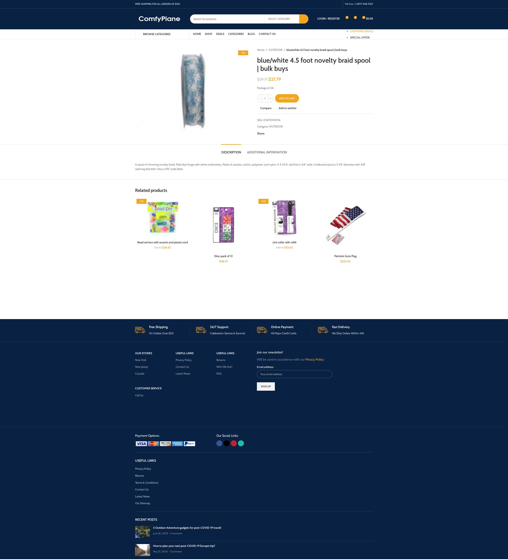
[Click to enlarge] (143, 127)
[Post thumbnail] (142, 532)
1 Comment (176, 533)
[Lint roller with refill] (284, 218)
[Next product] (370, 49)
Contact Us (182, 367)
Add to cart (287, 98)
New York (140, 360)
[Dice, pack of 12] (223, 224)
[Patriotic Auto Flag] (345, 224)
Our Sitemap (142, 503)
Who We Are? (224, 367)
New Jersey (141, 367)
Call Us (139, 395)
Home (260, 50)
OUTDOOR (275, 50)
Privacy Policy (184, 360)
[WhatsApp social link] (338, 4)
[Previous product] (361, 49)
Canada (139, 373)
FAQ (219, 373)
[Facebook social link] (322, 4)
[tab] (231, 150)
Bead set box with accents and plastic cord (162, 242)
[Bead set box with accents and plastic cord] (162, 218)
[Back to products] (365, 49)
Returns (220, 360)
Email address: (265, 367)
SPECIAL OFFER (359, 37)
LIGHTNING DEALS (361, 31)
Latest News (183, 373)
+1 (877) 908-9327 (363, 3)
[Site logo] (159, 18)
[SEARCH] (303, 19)
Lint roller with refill (284, 242)
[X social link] (328, 4)
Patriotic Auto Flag (345, 256)
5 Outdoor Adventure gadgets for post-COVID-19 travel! (187, 527)
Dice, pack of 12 (223, 256)
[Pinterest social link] (333, 4)
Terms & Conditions (146, 482)
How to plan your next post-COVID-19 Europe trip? (184, 546)
